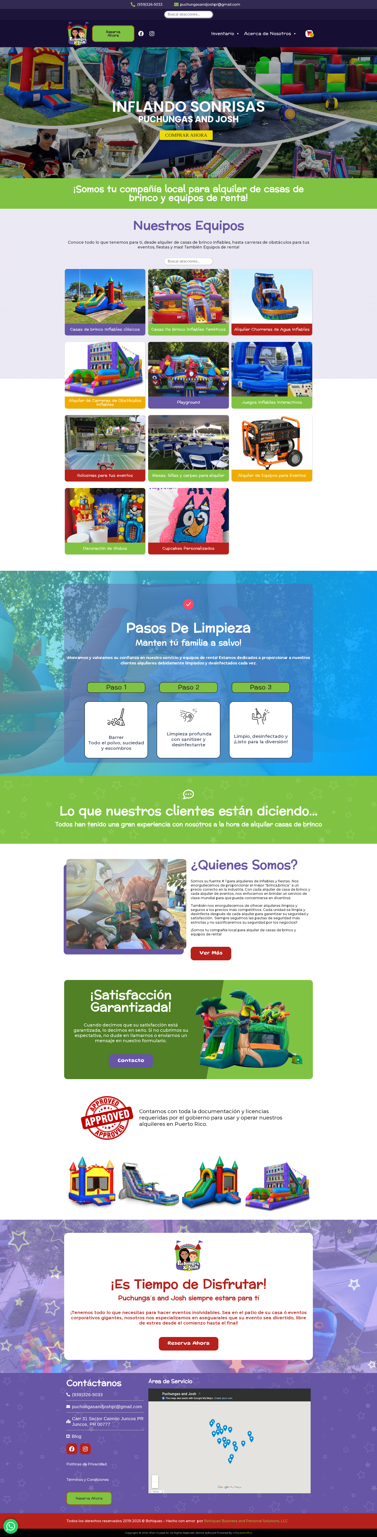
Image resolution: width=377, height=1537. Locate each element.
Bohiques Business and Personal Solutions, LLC (246, 1521)
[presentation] (7, 114)
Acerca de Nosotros (267, 34)
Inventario (222, 34)
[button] (184, 172)
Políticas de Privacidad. (86, 1464)
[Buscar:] (188, 14)
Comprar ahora (186, 135)
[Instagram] (151, 33)
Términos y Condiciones (87, 1480)
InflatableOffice (242, 1532)
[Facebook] (140, 33)
